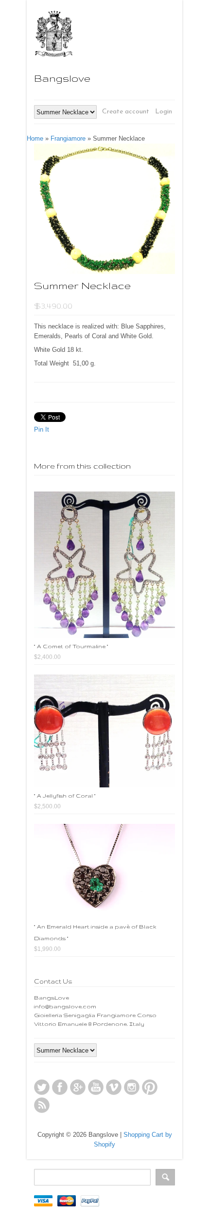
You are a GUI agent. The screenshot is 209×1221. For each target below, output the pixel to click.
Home (35, 138)
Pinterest (149, 1087)
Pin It (41, 429)
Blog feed (42, 1105)
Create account (125, 111)
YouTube (96, 1087)
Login (163, 111)
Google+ (78, 1087)
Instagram (131, 1087)
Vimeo (114, 1087)
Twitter (42, 1087)
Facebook (60, 1087)
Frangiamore (68, 138)
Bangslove (62, 78)
